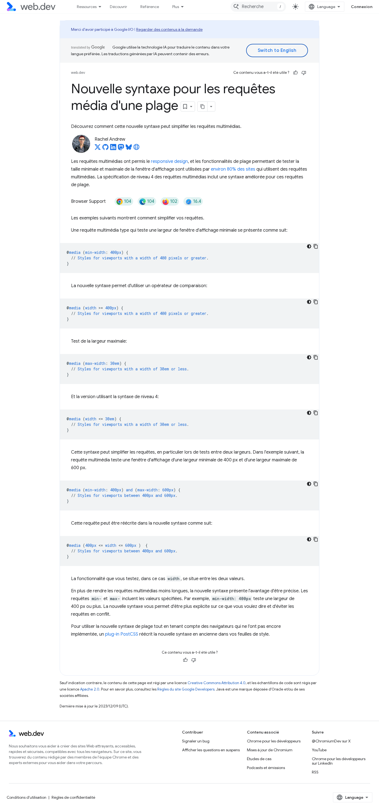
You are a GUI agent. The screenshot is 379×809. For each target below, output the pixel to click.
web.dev (78, 72)
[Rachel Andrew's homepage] (136, 148)
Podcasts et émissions (266, 767)
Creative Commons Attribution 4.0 (217, 683)
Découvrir (118, 6)
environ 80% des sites (233, 169)
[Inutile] (304, 73)
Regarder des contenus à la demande (169, 29)
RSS (315, 772)
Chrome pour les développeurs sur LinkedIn (338, 761)
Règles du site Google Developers (185, 689)
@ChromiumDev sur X (331, 741)
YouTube (319, 749)
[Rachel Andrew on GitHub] (105, 148)
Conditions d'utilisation (26, 797)
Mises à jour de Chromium (269, 749)
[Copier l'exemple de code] (315, 246)
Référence (149, 6)
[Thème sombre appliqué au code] (309, 246)
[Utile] (295, 73)
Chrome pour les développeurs (273, 741)
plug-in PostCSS (121, 634)
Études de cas (259, 758)
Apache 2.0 (89, 689)
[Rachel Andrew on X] (98, 148)
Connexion (362, 6)
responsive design (169, 161)
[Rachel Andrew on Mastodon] (121, 148)
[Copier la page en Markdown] (203, 106)
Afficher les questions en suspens (211, 749)
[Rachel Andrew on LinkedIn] (113, 148)
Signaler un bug (195, 741)
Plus (175, 6)
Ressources (87, 6)
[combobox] (258, 7)
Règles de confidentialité (73, 797)
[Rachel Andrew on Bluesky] (129, 148)
